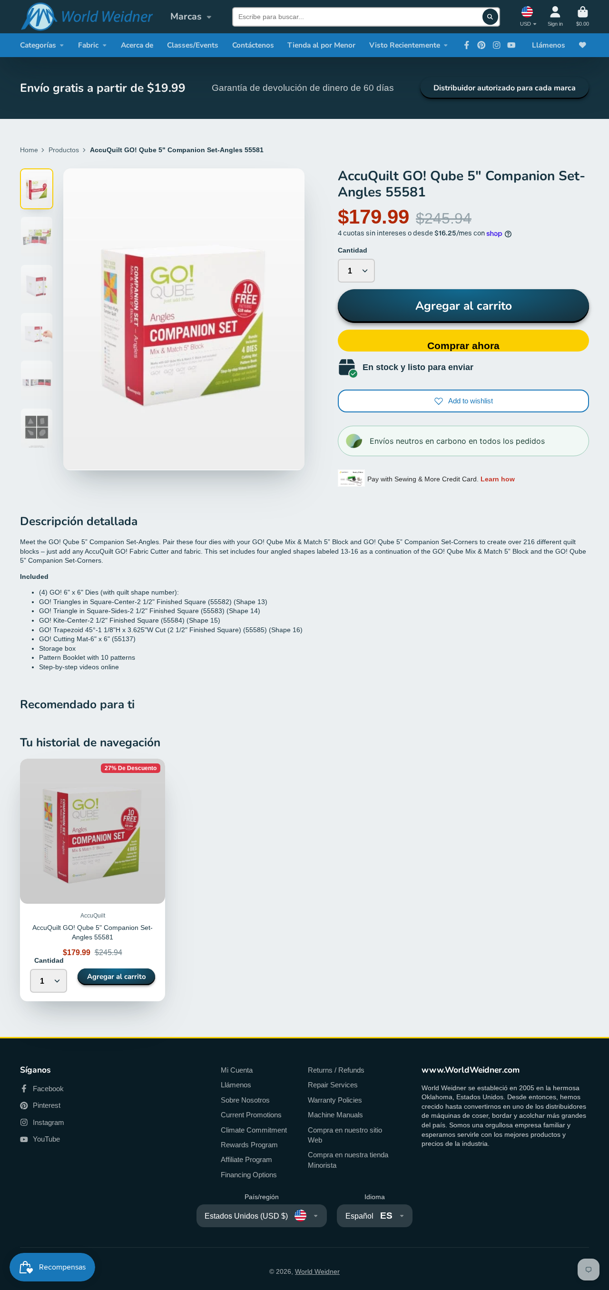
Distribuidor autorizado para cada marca (504, 88)
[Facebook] (466, 45)
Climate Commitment (254, 1130)
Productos (64, 150)
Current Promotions (251, 1115)
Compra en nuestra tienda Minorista (348, 1160)
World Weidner (317, 1271)
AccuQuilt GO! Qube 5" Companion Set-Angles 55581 (92, 880)
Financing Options (249, 1175)
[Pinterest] (481, 45)
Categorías (38, 45)
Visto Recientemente (404, 45)
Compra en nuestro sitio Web (345, 1135)
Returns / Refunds (336, 1070)
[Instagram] (496, 45)
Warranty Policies (335, 1100)
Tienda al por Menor (321, 45)
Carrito (582, 16)
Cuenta (555, 16)
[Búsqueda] (490, 17)
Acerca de (137, 45)
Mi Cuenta (237, 1070)
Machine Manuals (335, 1115)
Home (29, 150)
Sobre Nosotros (245, 1100)
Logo (86, 16)
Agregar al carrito (463, 306)
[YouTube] (511, 45)
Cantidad (352, 250)
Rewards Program (249, 1145)
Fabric (88, 45)
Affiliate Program (246, 1159)
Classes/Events (192, 45)
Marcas (186, 16)
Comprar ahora (463, 345)
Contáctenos (253, 45)
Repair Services (333, 1085)
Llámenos (548, 45)
